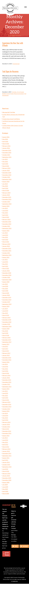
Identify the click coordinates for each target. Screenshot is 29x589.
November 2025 (6, 152)
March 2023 (5, 217)
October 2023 (6, 201)
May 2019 (5, 313)
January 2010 (6, 475)
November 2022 (6, 224)
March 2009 (5, 493)
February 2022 (6, 244)
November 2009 (6, 480)
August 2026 (5, 137)
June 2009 (5, 487)
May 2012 (5, 442)
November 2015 (6, 382)
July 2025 (5, 159)
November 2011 (6, 453)
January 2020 (6, 295)
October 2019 (6, 302)
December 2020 (6, 273)
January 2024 (6, 195)
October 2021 (6, 253)
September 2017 (6, 342)
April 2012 (5, 444)
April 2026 (5, 141)
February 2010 (6, 473)
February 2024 (6, 192)
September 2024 (6, 179)
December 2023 (6, 197)
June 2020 (5, 286)
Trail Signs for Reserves (10, 71)
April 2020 (5, 290)
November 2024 (6, 175)
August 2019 (5, 306)
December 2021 (6, 248)
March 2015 (5, 400)
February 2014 (6, 422)
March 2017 (5, 351)
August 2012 (5, 435)
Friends (12, 93)
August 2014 (5, 411)
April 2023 (5, 215)
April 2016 (5, 371)
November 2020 (6, 275)
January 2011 (6, 462)
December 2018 (6, 319)
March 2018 (5, 335)
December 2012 (6, 431)
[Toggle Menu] (25, 7)
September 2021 (6, 255)
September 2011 (6, 455)
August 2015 (5, 388)
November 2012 (6, 433)
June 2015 (5, 393)
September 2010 (6, 466)
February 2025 (6, 168)
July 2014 (5, 413)
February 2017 (6, 353)
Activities (14, 92)
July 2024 (5, 184)
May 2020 (5, 288)
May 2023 (5, 212)
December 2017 (6, 339)
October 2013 (6, 426)
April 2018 (5, 333)
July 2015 (5, 391)
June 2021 (5, 261)
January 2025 (6, 170)
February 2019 (6, 317)
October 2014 (6, 409)
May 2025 (5, 161)
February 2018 (6, 337)
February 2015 (6, 402)
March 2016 (5, 373)
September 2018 (6, 326)
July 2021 (5, 259)
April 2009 (5, 491)
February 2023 (6, 219)
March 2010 (5, 471)
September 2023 (6, 204)
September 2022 (6, 228)
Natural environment (19, 93)
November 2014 (6, 406)
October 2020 (6, 277)
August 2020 (5, 282)
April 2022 (5, 239)
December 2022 (6, 221)
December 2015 (6, 380)
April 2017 (5, 348)
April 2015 (5, 397)
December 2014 (6, 404)
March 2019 (5, 315)
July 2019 (5, 308)
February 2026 (6, 146)
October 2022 (6, 226)
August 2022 (5, 230)
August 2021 (5, 257)
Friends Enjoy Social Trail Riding (11, 119)
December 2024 (6, 172)
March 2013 (5, 429)
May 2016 (5, 368)
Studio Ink (15, 581)
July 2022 (5, 233)
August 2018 (5, 328)
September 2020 (6, 279)
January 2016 (6, 377)
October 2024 (6, 177)
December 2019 (6, 297)
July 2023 (5, 208)
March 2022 (5, 241)
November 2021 (6, 250)
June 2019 (5, 310)
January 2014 (6, 424)
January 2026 (6, 148)
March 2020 (5, 293)
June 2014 (5, 415)
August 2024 (5, 181)
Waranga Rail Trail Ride (8, 112)
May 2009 (5, 489)
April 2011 (5, 460)
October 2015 (6, 384)
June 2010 (5, 469)
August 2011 (5, 458)
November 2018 (6, 322)
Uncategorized (16, 63)
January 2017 (6, 355)
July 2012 (5, 437)
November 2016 (6, 359)
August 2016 (5, 362)
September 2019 (6, 304)
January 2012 (6, 451)
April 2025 (5, 163)
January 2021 (6, 270)
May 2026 (5, 139)
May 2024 (5, 186)
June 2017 (5, 346)
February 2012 (6, 449)
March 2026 (5, 143)
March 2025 (5, 166)
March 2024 (5, 190)
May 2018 (5, 331)
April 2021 (5, 266)
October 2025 (6, 155)
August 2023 (5, 206)
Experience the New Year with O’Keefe (12, 44)
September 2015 (6, 386)
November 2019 (6, 299)
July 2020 (5, 284)
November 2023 (6, 199)
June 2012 (5, 440)
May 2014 (5, 417)
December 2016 (6, 357)
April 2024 (5, 188)
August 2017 (5, 344)
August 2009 (5, 482)
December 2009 (6, 478)
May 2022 (5, 237)
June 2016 (5, 366)
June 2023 (5, 210)
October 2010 (6, 464)
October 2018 (6, 324)
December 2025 (6, 150)
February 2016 (6, 375)
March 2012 (5, 446)
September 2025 (6, 157)
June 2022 (5, 235)
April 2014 (5, 420)
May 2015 (5, 395)
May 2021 (5, 264)
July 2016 (5, 364)
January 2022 (6, 246)
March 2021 (5, 268)
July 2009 (5, 484)
